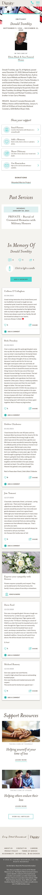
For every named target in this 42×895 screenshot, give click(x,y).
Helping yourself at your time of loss (21, 749)
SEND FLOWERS (14, 594)
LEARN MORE (21, 760)
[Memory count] (10, 260)
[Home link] (8, 3)
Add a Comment (14, 331)
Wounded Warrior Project (21, 182)
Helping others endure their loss (21, 795)
